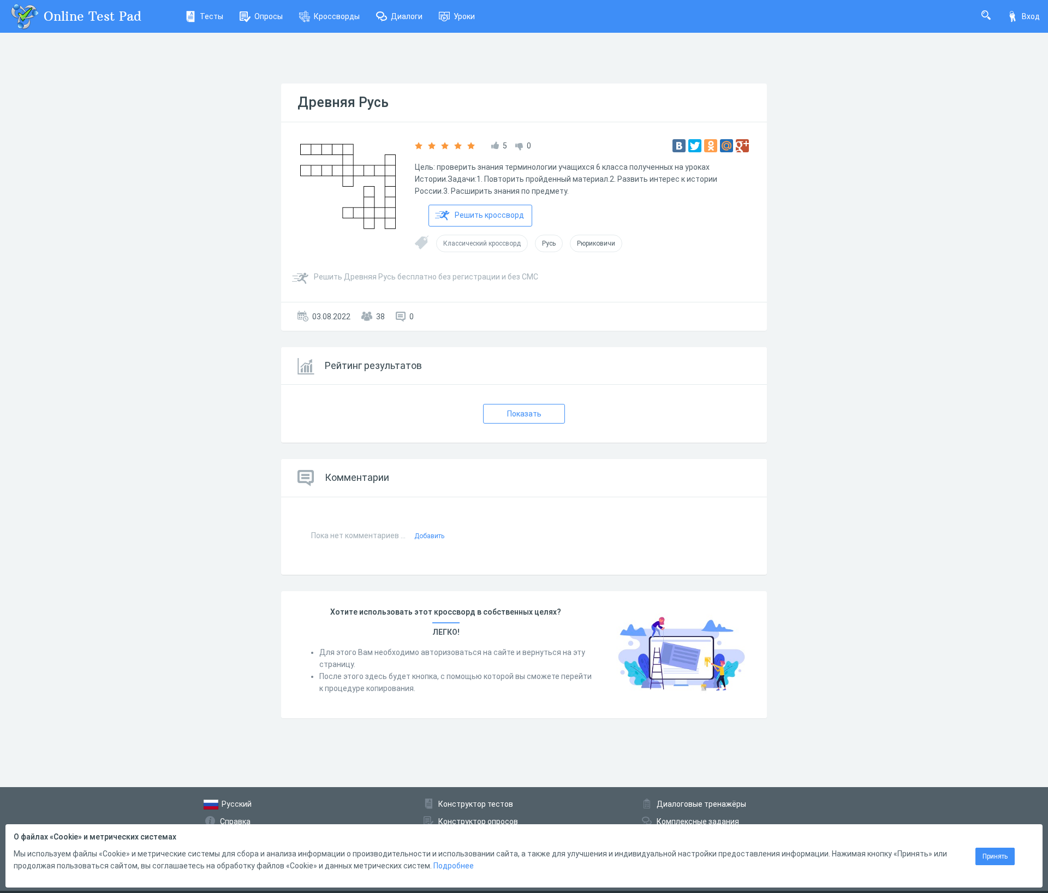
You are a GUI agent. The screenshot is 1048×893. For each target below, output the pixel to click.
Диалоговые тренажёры (701, 804)
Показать (524, 413)
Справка (235, 821)
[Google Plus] (742, 145)
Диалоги (406, 16)
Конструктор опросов (478, 821)
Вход (1031, 16)
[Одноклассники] (710, 145)
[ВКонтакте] (679, 145)
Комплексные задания (698, 821)
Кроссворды (337, 16)
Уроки (464, 16)
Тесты (211, 16)
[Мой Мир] (726, 145)
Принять (995, 856)
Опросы (268, 16)
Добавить (429, 536)
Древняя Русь (343, 102)
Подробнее (453, 865)
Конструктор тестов (475, 804)
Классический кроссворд (482, 243)
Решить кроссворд (489, 215)
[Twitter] (694, 145)
